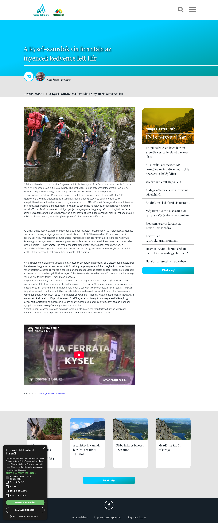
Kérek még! (168, 270)
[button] (25, 516)
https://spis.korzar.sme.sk (52, 393)
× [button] (44, 448)
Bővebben (22, 470)
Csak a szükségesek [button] (25, 510)
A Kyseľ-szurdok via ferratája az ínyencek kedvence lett (86, 94)
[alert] (25, 482)
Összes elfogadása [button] (25, 502)
